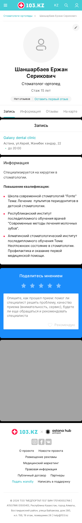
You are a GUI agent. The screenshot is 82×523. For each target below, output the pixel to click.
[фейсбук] (41, 442)
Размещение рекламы (41, 457)
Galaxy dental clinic (19, 137)
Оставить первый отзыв (51, 99)
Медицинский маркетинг (41, 463)
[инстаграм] (34, 442)
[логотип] (31, 5)
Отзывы (52, 111)
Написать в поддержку (54, 481)
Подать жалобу (22, 481)
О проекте (26, 450)
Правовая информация (41, 469)
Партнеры (58, 475)
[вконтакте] (48, 442)
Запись (9, 111)
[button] (61, 325)
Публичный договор (32, 475)
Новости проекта (50, 450)
